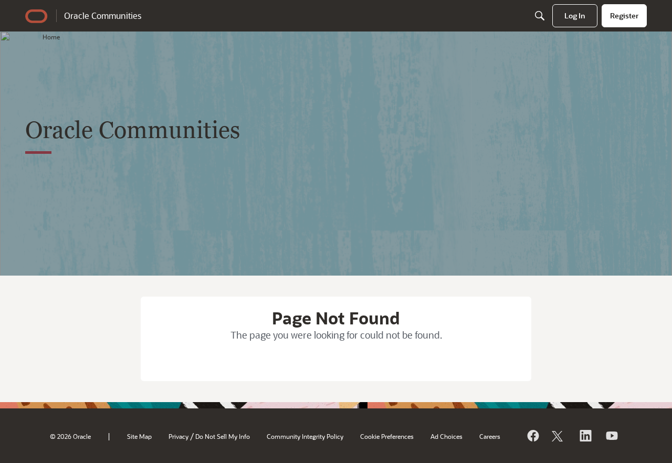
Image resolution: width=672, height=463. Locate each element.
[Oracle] (532, 435)
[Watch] (611, 435)
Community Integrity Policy (305, 436)
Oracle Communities (102, 15)
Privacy (178, 436)
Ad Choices (446, 436)
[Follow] (558, 435)
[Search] (539, 15)
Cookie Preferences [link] (387, 436)
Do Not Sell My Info (222, 436)
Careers (489, 436)
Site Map (139, 436)
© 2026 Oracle (70, 436)
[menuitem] (574, 15)
